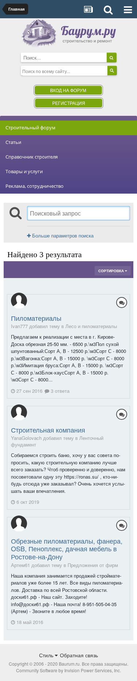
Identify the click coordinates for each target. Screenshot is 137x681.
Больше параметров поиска (62, 235)
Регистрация (68, 103)
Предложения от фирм (93, 565)
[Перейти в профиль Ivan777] (19, 301)
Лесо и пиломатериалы (91, 326)
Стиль (47, 655)
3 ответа (59, 390)
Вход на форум (68, 90)
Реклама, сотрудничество (34, 186)
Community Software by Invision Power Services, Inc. (68, 670)
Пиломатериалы (36, 318)
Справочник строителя (31, 156)
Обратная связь (79, 655)
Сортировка (111, 270)
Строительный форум (30, 127)
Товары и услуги (24, 171)
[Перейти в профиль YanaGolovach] (19, 412)
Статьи (13, 142)
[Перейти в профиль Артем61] (19, 523)
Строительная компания (48, 429)
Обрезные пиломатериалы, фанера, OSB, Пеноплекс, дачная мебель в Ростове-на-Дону (66, 548)
